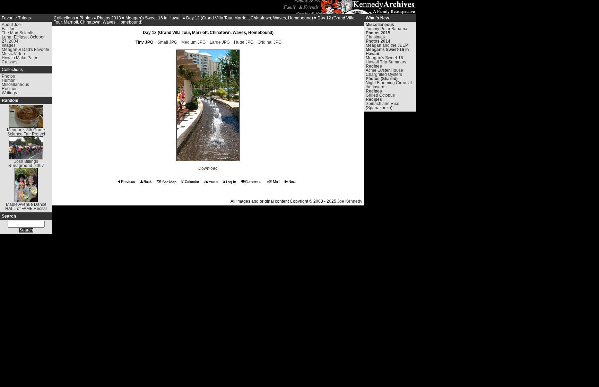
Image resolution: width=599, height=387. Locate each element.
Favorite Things (16, 18)
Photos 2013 (109, 18)
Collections (12, 69)
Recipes (9, 89)
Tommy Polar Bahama (386, 29)
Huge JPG (243, 42)
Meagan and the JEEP (387, 45)
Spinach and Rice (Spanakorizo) (382, 106)
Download (208, 168)
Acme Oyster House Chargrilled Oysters (384, 72)
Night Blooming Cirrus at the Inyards (389, 85)
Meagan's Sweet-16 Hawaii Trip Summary (386, 60)
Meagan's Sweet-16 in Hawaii (153, 18)
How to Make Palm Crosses (19, 60)
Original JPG (269, 42)
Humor (8, 80)
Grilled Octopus (380, 95)
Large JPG (220, 42)
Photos (8, 76)
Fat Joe (9, 29)
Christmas (375, 37)
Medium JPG (193, 42)
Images (9, 45)
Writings (9, 93)
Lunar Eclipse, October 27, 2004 (23, 39)
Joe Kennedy (349, 201)
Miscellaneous (15, 84)
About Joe (11, 25)
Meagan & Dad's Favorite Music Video (25, 51)
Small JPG (167, 42)
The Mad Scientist (18, 33)
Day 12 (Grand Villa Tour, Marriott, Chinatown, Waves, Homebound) (249, 18)
